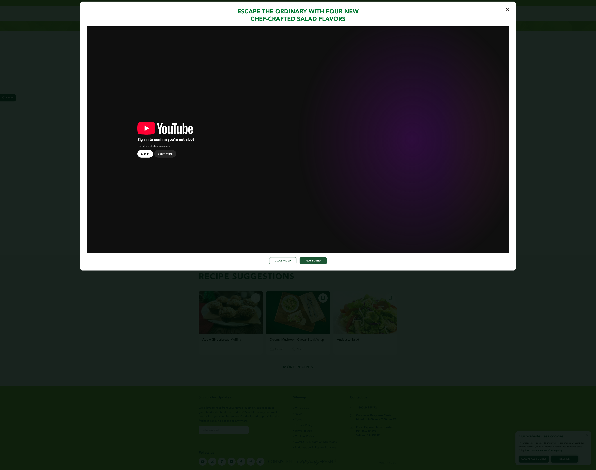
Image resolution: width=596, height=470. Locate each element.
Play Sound (313, 260)
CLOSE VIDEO (283, 260)
